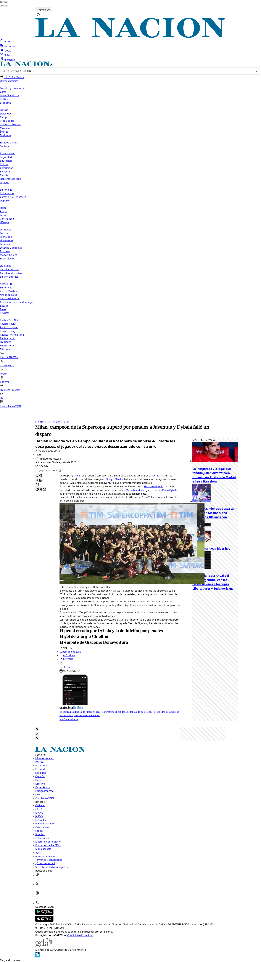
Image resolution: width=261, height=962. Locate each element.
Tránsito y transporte (12, 88)
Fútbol (3, 207)
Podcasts (5, 251)
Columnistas (7, 193)
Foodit (7, 50)
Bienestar (5, 171)
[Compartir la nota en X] (41, 489)
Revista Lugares (9, 327)
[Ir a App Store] (44, 920)
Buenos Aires (7, 153)
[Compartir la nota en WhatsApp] (41, 480)
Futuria (4, 110)
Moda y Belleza (8, 255)
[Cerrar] (51, 65)
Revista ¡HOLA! (8, 323)
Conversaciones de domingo (16, 302)
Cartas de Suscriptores (13, 197)
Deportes (55, 422)
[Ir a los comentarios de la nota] (41, 476)
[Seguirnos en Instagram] (37, 894)
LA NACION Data (9, 95)
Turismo (4, 233)
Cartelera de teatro (11, 273)
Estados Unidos (9, 142)
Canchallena (7, 218)
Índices (4, 131)
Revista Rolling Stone (12, 334)
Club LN (8, 55)
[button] (130, 234)
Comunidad (6, 168)
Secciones (9, 46)
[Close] (37, 729)
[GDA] (44, 946)
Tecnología (6, 236)
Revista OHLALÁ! (9, 320)
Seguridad (6, 157)
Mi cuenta (9, 59)
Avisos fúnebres (9, 291)
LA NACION (42, 422)
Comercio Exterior (10, 124)
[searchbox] (129, 71)
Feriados (5, 244)
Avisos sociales (8, 294)
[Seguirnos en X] (37, 884)
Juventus (156, 475)
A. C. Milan (69, 655)
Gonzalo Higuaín (153, 486)
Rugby (3, 211)
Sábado (4, 305)
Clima (3, 91)
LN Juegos (5, 229)
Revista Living (7, 331)
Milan (78, 475)
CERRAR (4, 2)
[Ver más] (61, 663)
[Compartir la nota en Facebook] (37, 489)
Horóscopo (6, 240)
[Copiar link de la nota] (37, 485)
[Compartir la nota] (37, 480)
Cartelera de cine (9, 269)
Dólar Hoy (5, 113)
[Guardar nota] (37, 476)
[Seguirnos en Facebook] (37, 875)
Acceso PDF (6, 284)
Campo (4, 117)
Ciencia (4, 175)
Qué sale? (5, 265)
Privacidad (87, 935)
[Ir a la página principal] (130, 37)
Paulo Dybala (169, 490)
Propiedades (7, 120)
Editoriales (6, 189)
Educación (6, 160)
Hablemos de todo (10, 178)
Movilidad (5, 128)
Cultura (4, 164)
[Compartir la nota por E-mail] (44, 489)
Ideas (3, 309)
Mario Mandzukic (136, 490)
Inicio (7, 41)
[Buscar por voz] (257, 71)
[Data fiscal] (37, 956)
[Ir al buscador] (38, 15)
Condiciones (74, 935)
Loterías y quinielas (11, 247)
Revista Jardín (7, 338)
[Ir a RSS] (37, 903)
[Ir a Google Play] (44, 913)
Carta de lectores (9, 298)
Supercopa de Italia (71, 651)
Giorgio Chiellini (114, 479)
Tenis (3, 215)
